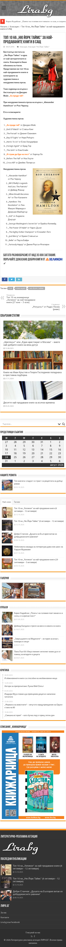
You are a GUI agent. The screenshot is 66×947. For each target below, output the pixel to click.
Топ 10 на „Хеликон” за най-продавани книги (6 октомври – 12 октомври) (37, 867)
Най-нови (6, 502)
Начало (3, 26)
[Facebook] (34, 936)
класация (20, 288)
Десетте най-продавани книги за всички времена (29, 402)
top (10, 288)
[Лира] (35, 7)
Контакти (5, 917)
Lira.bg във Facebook (10, 922)
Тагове (17, 502)
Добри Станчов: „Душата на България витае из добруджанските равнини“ (38, 893)
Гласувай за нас (33, 932)
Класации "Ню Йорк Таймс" (38, 47)
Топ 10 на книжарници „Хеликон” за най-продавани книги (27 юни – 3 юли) (20, 299)
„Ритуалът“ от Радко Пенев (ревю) (46, 307)
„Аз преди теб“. (16, 96)
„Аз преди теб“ (13, 125)
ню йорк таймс (36, 288)
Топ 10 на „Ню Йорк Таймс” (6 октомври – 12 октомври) (39, 521)
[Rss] (32, 936)
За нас (4, 912)
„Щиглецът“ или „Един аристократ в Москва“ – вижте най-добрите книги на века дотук (31, 343)
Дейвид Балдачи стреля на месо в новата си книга (37, 626)
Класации (14, 26)
